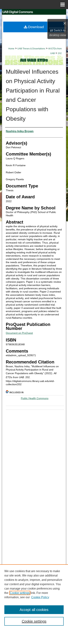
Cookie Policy (40, 597)
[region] (34, 597)
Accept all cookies (34, 610)
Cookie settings (20, 592)
